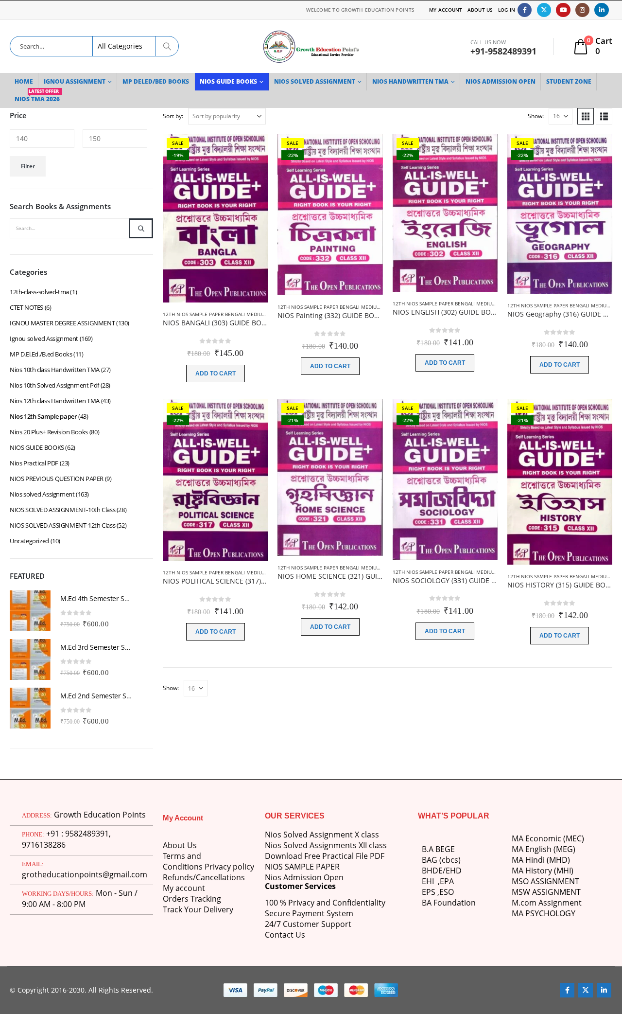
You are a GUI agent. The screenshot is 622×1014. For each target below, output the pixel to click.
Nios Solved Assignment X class (322, 834)
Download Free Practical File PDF (324, 856)
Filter (28, 166)
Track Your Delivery (198, 909)
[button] (585, 116)
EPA (447, 881)
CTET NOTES (26, 307)
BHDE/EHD (442, 870)
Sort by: (173, 116)
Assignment (559, 902)
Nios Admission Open (304, 877)
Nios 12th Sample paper (43, 416)
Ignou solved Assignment (44, 338)
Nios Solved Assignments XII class (326, 845)
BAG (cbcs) (441, 859)
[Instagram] (582, 10)
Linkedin (604, 990)
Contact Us (285, 934)
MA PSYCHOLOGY (544, 913)
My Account (446, 9)
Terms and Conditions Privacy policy (208, 861)
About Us (480, 9)
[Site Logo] (311, 46)
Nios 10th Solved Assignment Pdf (54, 385)
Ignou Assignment (74, 81)
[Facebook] (525, 10)
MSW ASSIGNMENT (546, 892)
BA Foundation (449, 902)
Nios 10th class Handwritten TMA (55, 369)
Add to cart (215, 373)
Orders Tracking (192, 898)
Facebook (567, 990)
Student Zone (568, 81)
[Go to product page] (30, 610)
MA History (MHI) (542, 870)
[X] (544, 10)
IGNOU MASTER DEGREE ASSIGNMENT (62, 323)
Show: (536, 116)
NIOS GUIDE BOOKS (228, 81)
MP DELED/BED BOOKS (155, 81)
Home (24, 81)
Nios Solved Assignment (314, 81)
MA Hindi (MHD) (541, 859)
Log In (507, 9)
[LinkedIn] (601, 10)
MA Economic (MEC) (548, 838)
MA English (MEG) (543, 849)
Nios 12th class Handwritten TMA (55, 400)
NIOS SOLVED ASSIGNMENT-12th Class (62, 525)
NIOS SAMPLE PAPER (302, 866)
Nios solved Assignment (42, 494)
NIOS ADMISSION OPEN (501, 81)
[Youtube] (563, 10)
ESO (446, 892)
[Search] (167, 46)
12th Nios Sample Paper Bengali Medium (214, 314)
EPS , (430, 892)
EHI (430, 881)
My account (184, 888)
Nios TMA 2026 (37, 96)
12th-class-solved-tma (39, 291)
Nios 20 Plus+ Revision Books (49, 431)
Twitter (585, 990)
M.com (524, 902)
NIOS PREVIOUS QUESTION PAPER (57, 478)
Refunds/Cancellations (204, 877)
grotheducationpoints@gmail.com (84, 874)
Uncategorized (29, 540)
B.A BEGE (438, 849)
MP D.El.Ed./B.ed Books (41, 354)
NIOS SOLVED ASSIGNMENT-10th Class (62, 509)
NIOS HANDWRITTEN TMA (410, 81)
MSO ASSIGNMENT (545, 881)
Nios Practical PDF (34, 463)
